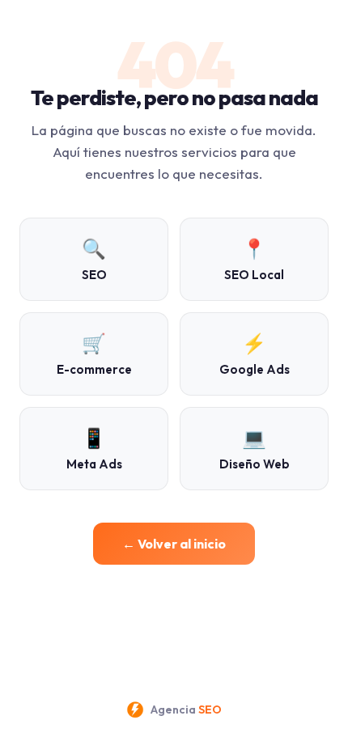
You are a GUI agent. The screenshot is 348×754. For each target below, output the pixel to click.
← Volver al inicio (174, 544)
